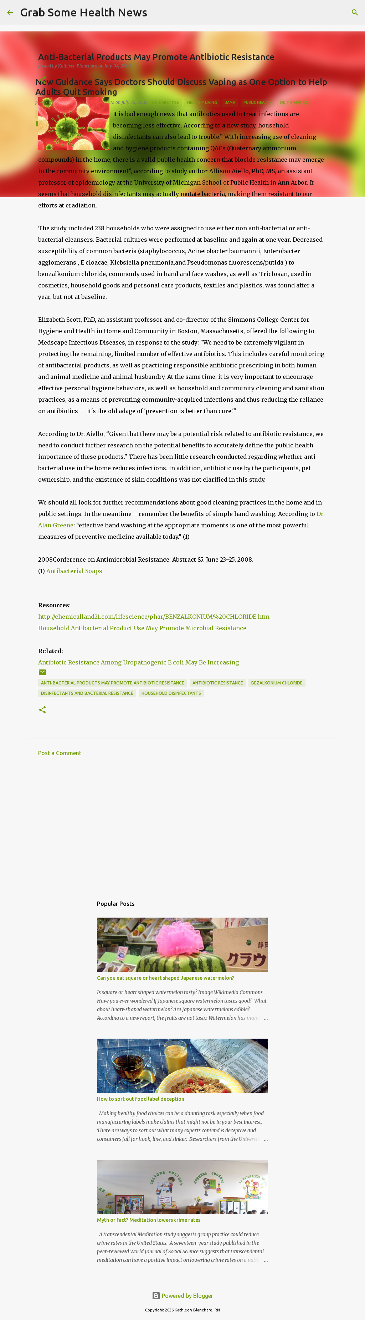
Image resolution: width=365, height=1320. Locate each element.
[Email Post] (42, 675)
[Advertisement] (182, 828)
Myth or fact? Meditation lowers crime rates (148, 1220)
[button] (42, 80)
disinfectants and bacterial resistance (87, 693)
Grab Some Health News (83, 12)
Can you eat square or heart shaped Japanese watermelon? (165, 978)
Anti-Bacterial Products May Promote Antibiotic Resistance (112, 683)
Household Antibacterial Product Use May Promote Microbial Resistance (142, 628)
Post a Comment (59, 753)
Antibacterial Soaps (74, 570)
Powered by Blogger (186, 1296)
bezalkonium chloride (277, 683)
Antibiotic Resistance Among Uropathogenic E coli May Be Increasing (138, 662)
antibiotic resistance (217, 683)
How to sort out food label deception (140, 1099)
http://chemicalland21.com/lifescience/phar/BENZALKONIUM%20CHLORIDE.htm (153, 616)
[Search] (157, 12)
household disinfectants (171, 693)
